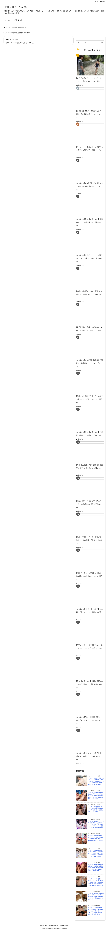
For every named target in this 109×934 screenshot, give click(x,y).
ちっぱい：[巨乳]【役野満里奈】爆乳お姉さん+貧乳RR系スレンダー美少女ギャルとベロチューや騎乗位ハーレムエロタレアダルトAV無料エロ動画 (95, 853)
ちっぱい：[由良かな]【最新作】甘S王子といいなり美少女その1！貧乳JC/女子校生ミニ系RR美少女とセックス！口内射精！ (96, 839)
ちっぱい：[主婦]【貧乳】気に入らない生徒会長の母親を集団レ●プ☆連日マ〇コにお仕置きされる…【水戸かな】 (95, 809)
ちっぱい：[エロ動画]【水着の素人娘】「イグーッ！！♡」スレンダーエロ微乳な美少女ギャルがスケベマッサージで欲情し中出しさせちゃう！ (95, 795)
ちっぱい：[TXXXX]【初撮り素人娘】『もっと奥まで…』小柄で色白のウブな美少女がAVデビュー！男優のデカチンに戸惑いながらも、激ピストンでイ (96, 781)
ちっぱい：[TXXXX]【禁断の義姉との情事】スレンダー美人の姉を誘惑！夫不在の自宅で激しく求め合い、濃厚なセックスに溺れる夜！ (96, 896)
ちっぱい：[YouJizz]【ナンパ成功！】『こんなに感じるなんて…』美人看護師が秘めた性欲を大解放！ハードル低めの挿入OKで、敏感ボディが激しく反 (95, 882)
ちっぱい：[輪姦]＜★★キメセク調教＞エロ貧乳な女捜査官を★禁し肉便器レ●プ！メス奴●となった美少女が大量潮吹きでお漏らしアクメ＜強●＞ (95, 867)
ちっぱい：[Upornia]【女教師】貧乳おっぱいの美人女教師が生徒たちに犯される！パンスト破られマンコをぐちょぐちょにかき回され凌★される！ (95, 911)
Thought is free (63, 928)
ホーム (7, 27)
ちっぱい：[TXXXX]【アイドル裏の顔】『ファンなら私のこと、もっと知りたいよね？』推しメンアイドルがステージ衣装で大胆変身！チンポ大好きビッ (96, 824)
